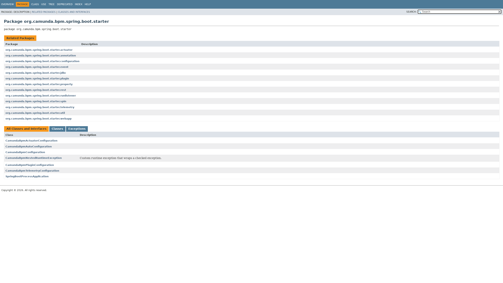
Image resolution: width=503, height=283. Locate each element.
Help (88, 4)
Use (43, 4)
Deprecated (65, 4)
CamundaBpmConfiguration (25, 152)
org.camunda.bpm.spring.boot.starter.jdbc (36, 72)
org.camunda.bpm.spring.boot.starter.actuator (39, 49)
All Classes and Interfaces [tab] (26, 128)
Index (78, 4)
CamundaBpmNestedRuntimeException (34, 157)
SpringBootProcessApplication (27, 176)
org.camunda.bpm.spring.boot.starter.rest (36, 89)
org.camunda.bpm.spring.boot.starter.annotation (41, 55)
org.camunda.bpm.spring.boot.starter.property (39, 84)
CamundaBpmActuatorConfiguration (31, 140)
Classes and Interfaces (74, 12)
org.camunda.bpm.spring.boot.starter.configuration (42, 61)
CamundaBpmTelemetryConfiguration (32, 170)
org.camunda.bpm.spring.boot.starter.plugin (37, 78)
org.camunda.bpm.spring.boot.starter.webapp (39, 118)
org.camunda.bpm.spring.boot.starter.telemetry (40, 107)
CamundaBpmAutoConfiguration (29, 146)
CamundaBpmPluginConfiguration (30, 165)
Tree (52, 4)
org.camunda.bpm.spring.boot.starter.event (37, 66)
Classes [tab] (57, 128)
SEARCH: (411, 11)
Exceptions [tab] (76, 128)
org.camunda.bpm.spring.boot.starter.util (35, 112)
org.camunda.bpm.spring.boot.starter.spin (36, 101)
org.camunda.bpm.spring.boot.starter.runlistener (41, 95)
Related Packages (44, 12)
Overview (7, 4)
